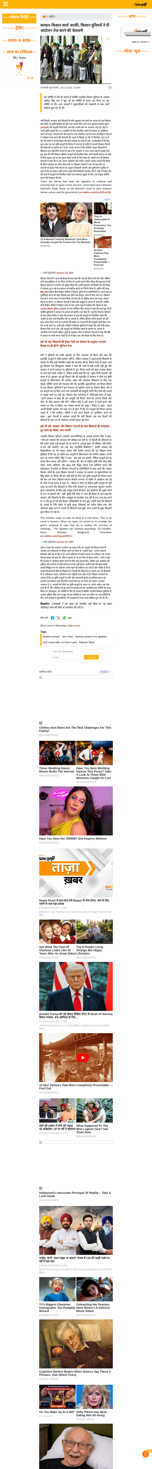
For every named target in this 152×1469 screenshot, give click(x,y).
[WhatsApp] (107, 60)
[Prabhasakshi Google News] (110, 87)
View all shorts (140, 42)
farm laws (67, 636)
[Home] (44, 16)
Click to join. (73, 626)
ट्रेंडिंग (19, 28)
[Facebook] (107, 48)
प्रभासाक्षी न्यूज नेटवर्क (49, 87)
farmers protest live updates (91, 636)
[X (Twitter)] (107, 54)
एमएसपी (44, 127)
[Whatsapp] (64, 619)
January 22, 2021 (64, 273)
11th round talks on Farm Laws (60, 642)
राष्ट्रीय (51, 16)
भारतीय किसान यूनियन (50, 309)
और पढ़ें (30, 78)
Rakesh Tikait (86, 642)
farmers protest (51, 636)
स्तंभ (132, 16)
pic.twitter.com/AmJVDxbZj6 (95, 192)
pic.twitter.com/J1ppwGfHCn (56, 536)
